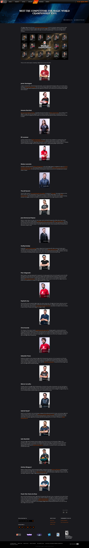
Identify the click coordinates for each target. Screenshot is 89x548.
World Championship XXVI (41, 27)
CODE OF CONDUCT (33, 543)
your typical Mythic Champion (39, 140)
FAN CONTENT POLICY (40, 543)
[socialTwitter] (22, 527)
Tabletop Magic (53, 522)
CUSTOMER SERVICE (13, 543)
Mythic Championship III (38, 166)
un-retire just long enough (30, 248)
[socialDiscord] (33, 527)
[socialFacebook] (19, 527)
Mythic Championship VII (30, 279)
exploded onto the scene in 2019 (42, 330)
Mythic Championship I (54, 112)
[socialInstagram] (31, 527)
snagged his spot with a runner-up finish (45, 221)
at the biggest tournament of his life (43, 305)
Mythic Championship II (36, 139)
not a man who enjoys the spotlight (38, 193)
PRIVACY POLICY (25, 543)
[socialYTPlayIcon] (28, 527)
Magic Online (52, 524)
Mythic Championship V (58, 221)
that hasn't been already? (30, 87)
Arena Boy (53, 193)
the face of (56, 469)
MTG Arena (52, 520)
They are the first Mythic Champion (28, 112)
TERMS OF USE (20, 543)
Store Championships (64, 522)
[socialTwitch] (25, 527)
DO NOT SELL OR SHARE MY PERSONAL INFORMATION (54, 543)
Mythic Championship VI (52, 249)
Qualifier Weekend (64, 520)
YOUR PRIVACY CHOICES (14, 544)
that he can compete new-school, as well (46, 414)
